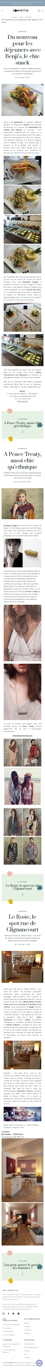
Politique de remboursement (25, 1365)
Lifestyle (27, 1326)
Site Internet (22, 401)
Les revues (7, 1328)
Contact (27, 1357)
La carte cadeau (9, 1335)
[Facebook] (8, 1314)
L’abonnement (8, 1331)
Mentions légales (24, 1363)
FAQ (26, 1354)
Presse (26, 1351)
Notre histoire (29, 1344)
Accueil (14, 17)
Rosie (31, 1007)
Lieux (21, 17)
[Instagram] (3, 1314)
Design (27, 1323)
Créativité (27, 1330)
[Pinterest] (13, 1314)
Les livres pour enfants (11, 1324)
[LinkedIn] (18, 1314)
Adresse (28, 17)
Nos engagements (31, 1347)
